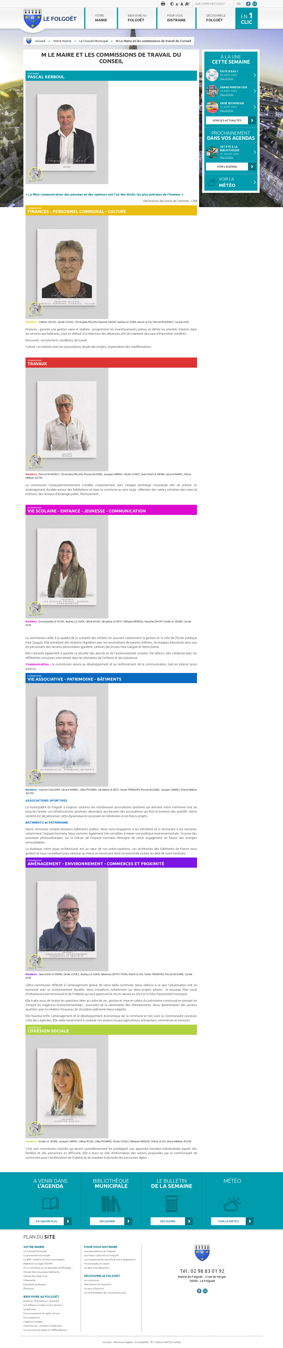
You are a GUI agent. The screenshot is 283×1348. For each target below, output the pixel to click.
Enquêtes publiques (34, 1284)
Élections (28, 1288)
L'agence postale (32, 1321)
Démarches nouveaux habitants (41, 1272)
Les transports (31, 1317)
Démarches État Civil (35, 1276)
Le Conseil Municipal (35, 1251)
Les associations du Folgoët (100, 1251)
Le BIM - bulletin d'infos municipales (43, 1259)
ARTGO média (172, 1342)
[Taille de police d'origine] (182, 3)
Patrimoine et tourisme (97, 1284)
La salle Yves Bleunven (96, 1267)
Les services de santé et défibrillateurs (45, 1330)
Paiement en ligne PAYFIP (37, 1263)
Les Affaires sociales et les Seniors (42, 1305)
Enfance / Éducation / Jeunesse (41, 1301)
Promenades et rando (97, 1263)
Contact (107, 1342)
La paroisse (29, 1309)
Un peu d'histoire (94, 1288)
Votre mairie (33, 1247)
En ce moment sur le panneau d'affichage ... (48, 1267)
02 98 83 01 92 (208, 1271)
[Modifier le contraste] (172, 3)
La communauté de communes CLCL (105, 1292)
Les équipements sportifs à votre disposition (110, 1259)
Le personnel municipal (36, 1255)
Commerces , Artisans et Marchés (42, 1325)
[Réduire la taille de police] (177, 3)
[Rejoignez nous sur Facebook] (248, 3)
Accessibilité (142, 1342)
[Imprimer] (163, 3)
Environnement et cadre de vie (41, 1313)
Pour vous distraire (100, 1247)
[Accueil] (50, 18)
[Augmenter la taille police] (187, 3)
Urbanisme (29, 1280)
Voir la (227, 182)
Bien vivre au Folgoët (41, 1296)
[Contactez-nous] (255, 3)
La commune (91, 1280)
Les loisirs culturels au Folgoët (101, 1255)
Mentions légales (123, 1342)
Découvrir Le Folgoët (102, 1276)
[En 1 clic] (246, 18)
